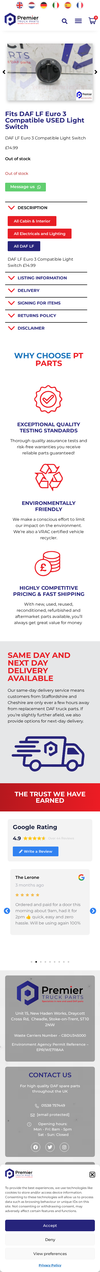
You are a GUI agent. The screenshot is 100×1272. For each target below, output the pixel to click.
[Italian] (56, 4)
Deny (50, 1239)
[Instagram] (64, 1147)
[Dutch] (31, 4)
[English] (19, 4)
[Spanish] (68, 4)
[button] (92, 1174)
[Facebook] (35, 1147)
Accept (50, 1225)
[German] (44, 4)
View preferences (50, 1253)
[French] (80, 4)
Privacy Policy (50, 1265)
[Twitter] (50, 1147)
